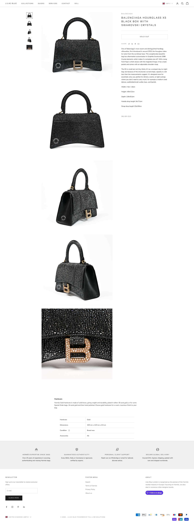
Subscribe (14, 498)
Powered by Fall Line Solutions (91, 517)
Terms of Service (91, 486)
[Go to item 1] (29, 15)
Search (87, 482)
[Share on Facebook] (129, 44)
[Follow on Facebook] (6, 507)
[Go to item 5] (29, 48)
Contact (66, 3)
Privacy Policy (90, 489)
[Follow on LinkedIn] (24, 507)
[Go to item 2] (29, 23)
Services (53, 3)
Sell (77, 3)
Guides (41, 3)
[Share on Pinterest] (135, 44)
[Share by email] (138, 44)
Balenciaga (127, 14)
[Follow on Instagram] (12, 507)
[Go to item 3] (29, 32)
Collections (27, 3)
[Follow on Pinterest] (18, 507)
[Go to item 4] (29, 40)
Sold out (144, 37)
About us (88, 493)
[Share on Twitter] (132, 44)
